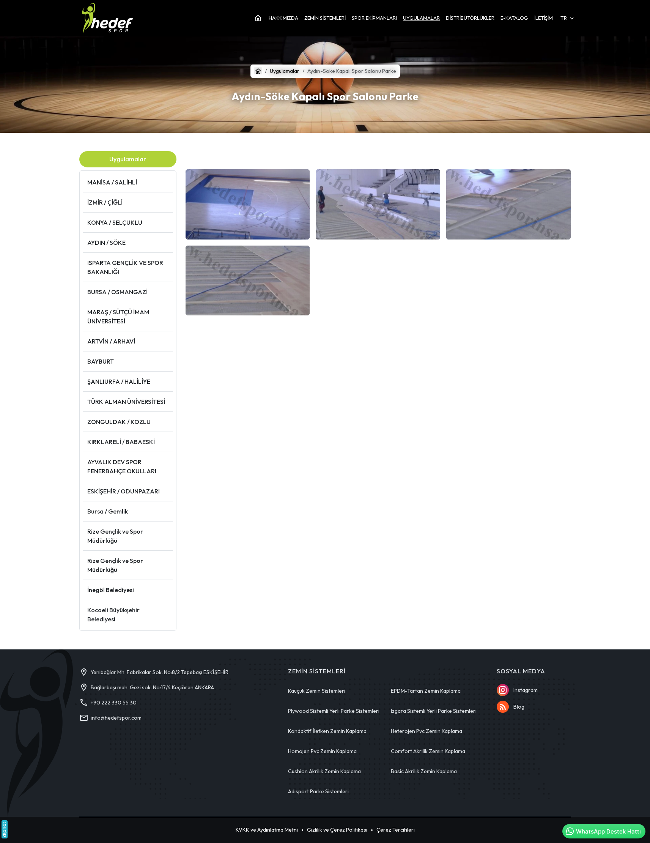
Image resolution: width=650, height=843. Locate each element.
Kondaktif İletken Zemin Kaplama (327, 731)
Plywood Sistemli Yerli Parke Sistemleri (333, 710)
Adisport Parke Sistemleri (318, 791)
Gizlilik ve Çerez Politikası (337, 829)
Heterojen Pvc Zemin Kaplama (426, 731)
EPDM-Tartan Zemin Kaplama (426, 690)
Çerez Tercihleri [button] (395, 829)
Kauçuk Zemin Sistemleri (316, 690)
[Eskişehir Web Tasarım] (5, 829)
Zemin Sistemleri (317, 671)
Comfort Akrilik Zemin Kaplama (428, 751)
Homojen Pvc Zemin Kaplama (322, 751)
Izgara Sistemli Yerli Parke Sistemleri (434, 710)
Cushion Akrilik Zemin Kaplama (324, 771)
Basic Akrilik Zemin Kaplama (424, 771)
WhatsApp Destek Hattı (608, 831)
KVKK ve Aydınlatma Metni (267, 829)
